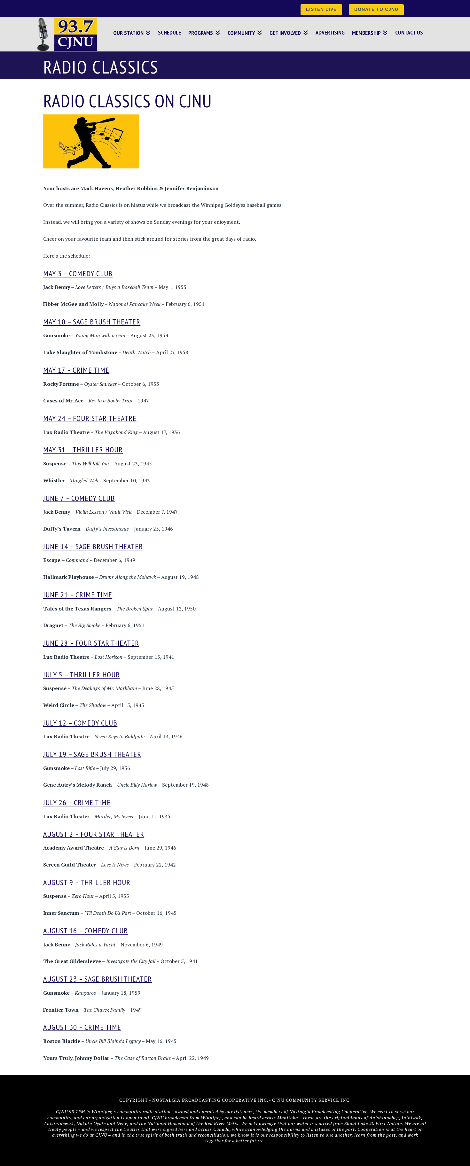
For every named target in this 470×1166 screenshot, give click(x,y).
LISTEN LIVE (321, 9)
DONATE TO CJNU (376, 9)
